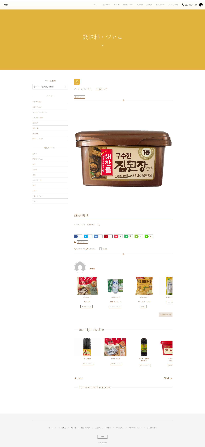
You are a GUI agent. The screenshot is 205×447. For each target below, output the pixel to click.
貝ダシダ (87, 302)
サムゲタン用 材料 (172, 297)
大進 (6, 5)
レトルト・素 (172, 302)
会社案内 (35, 123)
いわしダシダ (115, 359)
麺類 (34, 185)
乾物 (34, 164)
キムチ (35, 201)
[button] (201, 5)
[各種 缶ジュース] (115, 286)
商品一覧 (35, 128)
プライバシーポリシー (40, 112)
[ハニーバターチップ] (144, 286)
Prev (79, 378)
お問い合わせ (37, 107)
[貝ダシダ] (87, 286)
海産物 (35, 169)
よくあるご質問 (38, 117)
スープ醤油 (87, 359)
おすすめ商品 (37, 102)
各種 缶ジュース (115, 302)
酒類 (34, 175)
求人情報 (35, 133)
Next (166, 378)
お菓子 (143, 307)
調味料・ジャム (79, 97)
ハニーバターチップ (144, 302)
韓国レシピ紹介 (38, 138)
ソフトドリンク (115, 307)
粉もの (35, 154)
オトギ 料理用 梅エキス (144, 360)
